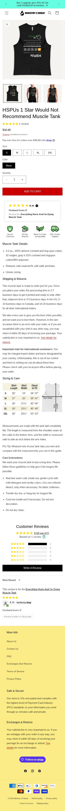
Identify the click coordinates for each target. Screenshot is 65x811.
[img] (10, 597)
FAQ (9, 656)
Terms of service (26, 803)
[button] (6, 13)
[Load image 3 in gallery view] (52, 93)
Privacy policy (51, 798)
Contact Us (12, 648)
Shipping (5, 134)
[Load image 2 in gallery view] (32, 93)
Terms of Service (15, 671)
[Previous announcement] (6, 4)
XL (38, 152)
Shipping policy (42, 803)
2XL (50, 152)
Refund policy (37, 798)
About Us (11, 641)
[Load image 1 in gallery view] (12, 93)
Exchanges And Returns (19, 663)
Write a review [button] (33, 568)
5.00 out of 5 (41, 533)
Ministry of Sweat (21, 798)
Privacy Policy (14, 678)
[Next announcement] (58, 4)
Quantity (6, 173)
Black (9, 165)
